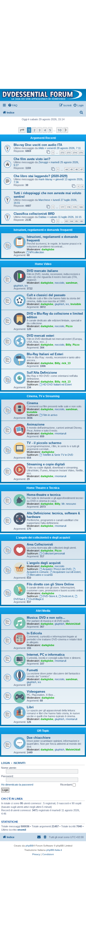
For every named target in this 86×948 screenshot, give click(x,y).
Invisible (75, 304)
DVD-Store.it (50, 596)
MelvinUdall (73, 623)
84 (71, 221)
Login (5, 763)
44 (66, 169)
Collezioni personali (54, 553)
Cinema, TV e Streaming (43, 396)
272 (62, 152)
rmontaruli (60, 433)
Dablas (42, 217)
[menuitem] (12, 105)
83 (66, 221)
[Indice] (43, 95)
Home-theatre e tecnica (43, 495)
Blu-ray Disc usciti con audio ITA (38, 145)
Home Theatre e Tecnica (43, 488)
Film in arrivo (50, 415)
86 (81, 221)
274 (74, 152)
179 (74, 207)
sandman (71, 282)
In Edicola (34, 633)
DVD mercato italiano (42, 271)
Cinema (32, 403)
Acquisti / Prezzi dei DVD (57, 569)
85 (76, 221)
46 (76, 169)
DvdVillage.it (36, 599)
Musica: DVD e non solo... (46, 617)
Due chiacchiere (38, 737)
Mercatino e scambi (41, 574)
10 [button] (59, 130)
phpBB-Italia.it (54, 850)
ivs (26, 285)
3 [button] (39, 130)
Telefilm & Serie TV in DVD (58, 454)
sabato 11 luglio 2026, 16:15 (65, 217)
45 (71, 169)
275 (81, 152)
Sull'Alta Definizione (42, 372)
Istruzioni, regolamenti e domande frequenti (43, 230)
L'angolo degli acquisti (44, 563)
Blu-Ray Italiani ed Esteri (45, 354)
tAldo (41, 148)
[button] (22, 130)
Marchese (44, 199)
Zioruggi (43, 162)
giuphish (18, 285)
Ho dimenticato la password (17, 784)
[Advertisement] (43, 43)
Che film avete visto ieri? (32, 159)
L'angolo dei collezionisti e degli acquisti (43, 537)
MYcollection (36, 252)
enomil (21, 829)
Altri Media (43, 610)
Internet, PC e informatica (45, 654)
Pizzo (69, 326)
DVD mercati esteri (40, 335)
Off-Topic (43, 730)
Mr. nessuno (69, 503)
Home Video (43, 264)
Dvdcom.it (67, 596)
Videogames (36, 691)
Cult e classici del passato (46, 295)
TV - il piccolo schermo (44, 443)
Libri (30, 707)
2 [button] (34, 130)
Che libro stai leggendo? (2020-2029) (40, 176)
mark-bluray (45, 179)
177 (62, 207)
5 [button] (50, 130)
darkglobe (48, 249)
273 (68, 152)
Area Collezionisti (40, 544)
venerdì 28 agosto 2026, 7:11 (64, 148)
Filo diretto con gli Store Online (50, 584)
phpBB (29, 845)
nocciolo (59, 282)
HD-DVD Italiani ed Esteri (57, 384)
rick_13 (66, 363)
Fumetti (32, 670)
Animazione (35, 424)
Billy (68, 344)
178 (68, 207)
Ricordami (66, 784)
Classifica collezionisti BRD (34, 214)
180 (81, 207)
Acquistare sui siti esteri (67, 571)
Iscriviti (19, 763)
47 (81, 169)
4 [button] (45, 130)
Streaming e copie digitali (46, 464)
